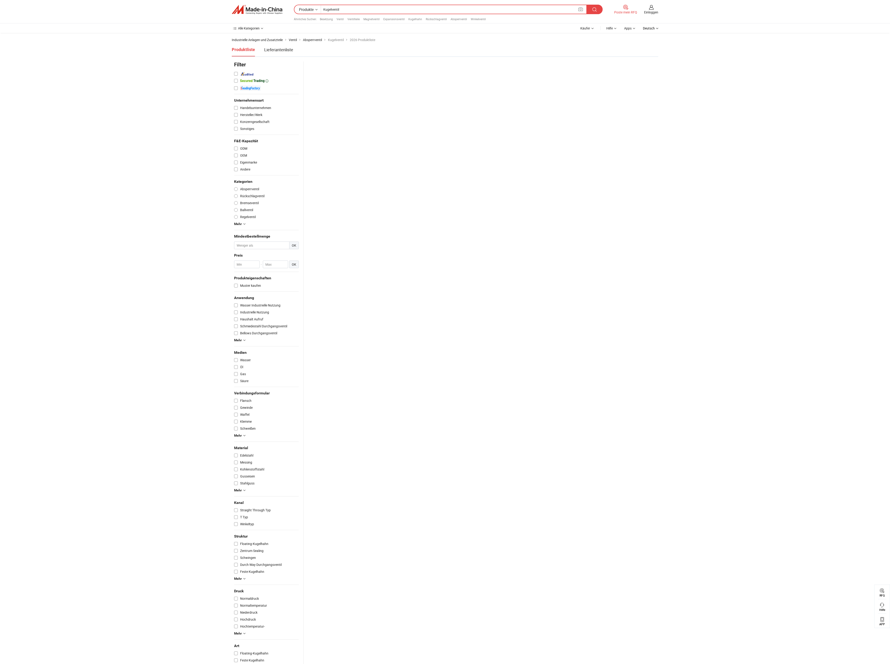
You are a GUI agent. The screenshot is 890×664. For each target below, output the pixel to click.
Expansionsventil (394, 19)
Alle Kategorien (249, 28)
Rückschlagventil (436, 19)
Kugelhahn (415, 19)
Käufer (585, 28)
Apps (628, 28)
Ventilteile (353, 19)
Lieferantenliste (278, 49)
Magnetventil (371, 19)
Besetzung (326, 19)
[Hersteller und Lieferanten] (257, 9)
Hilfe (609, 28)
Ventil (340, 19)
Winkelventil (478, 19)
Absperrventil (459, 19)
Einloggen (651, 12)
